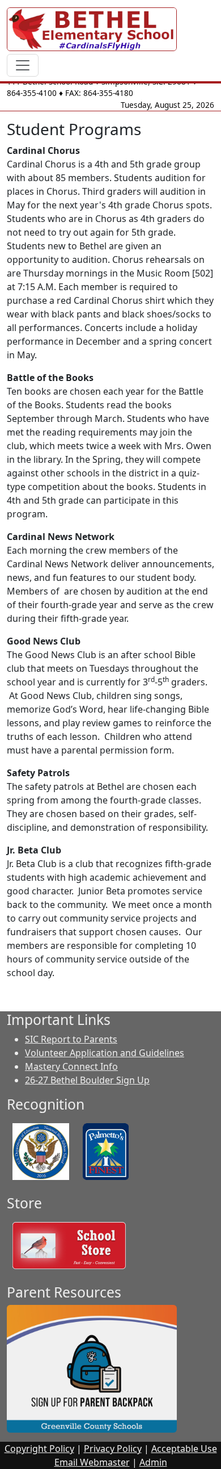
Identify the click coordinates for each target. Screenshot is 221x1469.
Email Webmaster (92, 1462)
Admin (153, 1462)
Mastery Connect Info (71, 1066)
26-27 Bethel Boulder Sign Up (87, 1080)
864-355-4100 (32, 92)
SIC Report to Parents (71, 1039)
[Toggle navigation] (23, 65)
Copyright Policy (39, 1448)
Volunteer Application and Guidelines (104, 1053)
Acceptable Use (184, 1448)
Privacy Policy (113, 1448)
